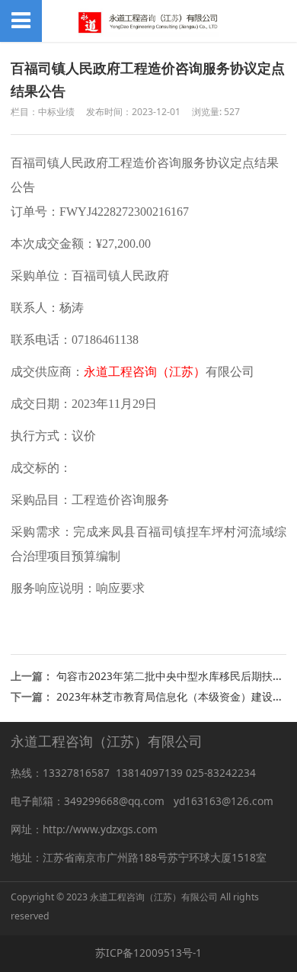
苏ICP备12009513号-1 (148, 952)
